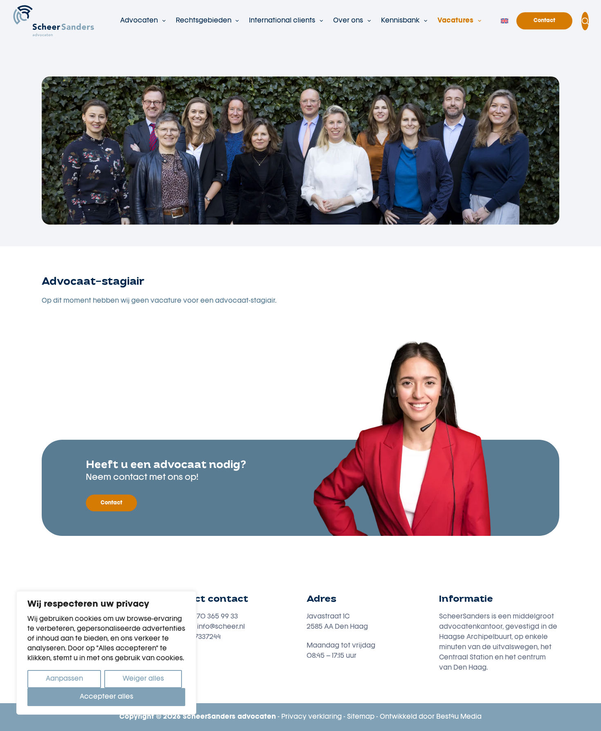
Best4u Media (459, 717)
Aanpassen (64, 679)
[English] (504, 20)
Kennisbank (400, 21)
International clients (282, 21)
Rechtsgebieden (203, 21)
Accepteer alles (106, 697)
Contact (544, 20)
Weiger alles (143, 679)
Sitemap (361, 717)
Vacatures (455, 21)
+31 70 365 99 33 (212, 617)
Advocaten (139, 21)
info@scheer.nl (221, 627)
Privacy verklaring (311, 717)
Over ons (348, 21)
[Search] (585, 21)
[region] (106, 653)
